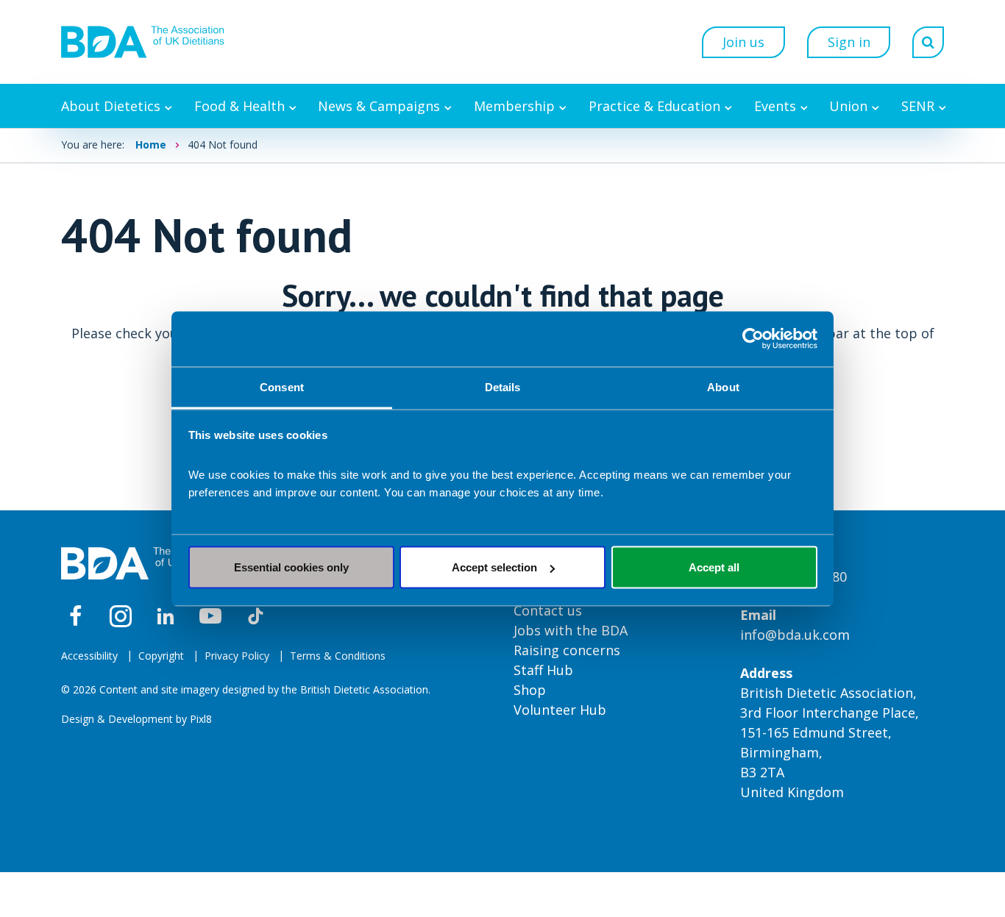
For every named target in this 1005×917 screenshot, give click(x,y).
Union (848, 106)
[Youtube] (210, 616)
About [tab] (723, 386)
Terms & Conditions (338, 656)
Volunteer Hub (560, 709)
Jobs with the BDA (571, 630)
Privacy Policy (237, 656)
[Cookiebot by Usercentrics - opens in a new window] (753, 339)
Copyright (161, 656)
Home (150, 144)
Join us (743, 42)
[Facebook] (75, 616)
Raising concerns (567, 650)
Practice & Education (654, 106)
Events (775, 106)
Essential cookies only (291, 567)
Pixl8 (201, 719)
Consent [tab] (282, 386)
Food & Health (239, 106)
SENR (917, 106)
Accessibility (89, 656)
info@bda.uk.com (795, 634)
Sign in (849, 42)
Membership (514, 106)
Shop (530, 690)
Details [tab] (503, 386)
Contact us (548, 610)
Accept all (714, 567)
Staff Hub (543, 670)
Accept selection (494, 567)
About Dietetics (110, 106)
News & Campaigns (379, 106)
